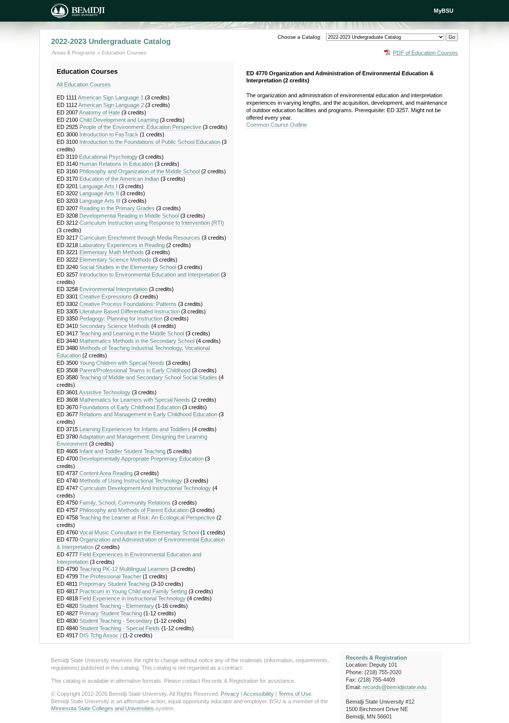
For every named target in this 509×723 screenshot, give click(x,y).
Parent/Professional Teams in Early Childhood (134, 370)
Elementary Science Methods (115, 259)
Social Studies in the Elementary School (127, 267)
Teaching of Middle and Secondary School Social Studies (148, 377)
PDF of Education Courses (425, 53)
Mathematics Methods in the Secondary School (137, 341)
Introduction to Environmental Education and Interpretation (149, 274)
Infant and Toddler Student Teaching (122, 451)
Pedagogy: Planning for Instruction (120, 318)
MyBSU (443, 10)
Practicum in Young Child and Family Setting (133, 591)
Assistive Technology (104, 392)
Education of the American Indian (119, 179)
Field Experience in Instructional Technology (132, 598)
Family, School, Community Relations (125, 502)
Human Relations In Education (116, 164)
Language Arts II (99, 193)
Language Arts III (99, 201)
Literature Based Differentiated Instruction (129, 311)
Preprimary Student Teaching (114, 584)
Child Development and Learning (118, 120)
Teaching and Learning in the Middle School (131, 333)
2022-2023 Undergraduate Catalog (111, 41)
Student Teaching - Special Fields (119, 628)
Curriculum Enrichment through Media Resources (139, 237)
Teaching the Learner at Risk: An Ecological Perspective (147, 517)
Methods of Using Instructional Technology (130, 480)
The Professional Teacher (110, 576)
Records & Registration (376, 657)
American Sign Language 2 (111, 105)
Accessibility (258, 694)
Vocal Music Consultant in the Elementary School (139, 532)
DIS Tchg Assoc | (100, 635)
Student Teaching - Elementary (116, 606)
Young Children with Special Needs (121, 363)
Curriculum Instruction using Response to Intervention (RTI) (151, 223)
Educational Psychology (108, 157)
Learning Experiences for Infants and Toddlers (134, 429)
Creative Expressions (105, 296)
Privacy (230, 694)
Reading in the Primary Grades (117, 208)
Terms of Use (294, 694)
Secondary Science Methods (114, 326)
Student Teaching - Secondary (115, 621)
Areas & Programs (74, 53)
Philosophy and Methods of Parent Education (134, 510)
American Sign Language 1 (110, 97)
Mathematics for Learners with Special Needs (134, 400)
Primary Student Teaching (110, 613)
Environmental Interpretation (113, 289)
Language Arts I (98, 186)
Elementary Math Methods (111, 252)
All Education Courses (84, 84)
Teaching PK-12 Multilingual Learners (124, 569)
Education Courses (124, 53)
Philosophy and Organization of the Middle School (139, 171)
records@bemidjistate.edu (394, 687)
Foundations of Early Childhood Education (130, 407)
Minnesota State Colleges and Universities (102, 708)
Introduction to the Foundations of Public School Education (149, 142)
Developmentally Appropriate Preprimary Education (141, 458)
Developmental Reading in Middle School (129, 215)
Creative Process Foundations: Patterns (128, 304)
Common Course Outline (276, 124)
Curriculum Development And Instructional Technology (145, 488)
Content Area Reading (106, 473)
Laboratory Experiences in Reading (122, 245)
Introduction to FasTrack (108, 134)
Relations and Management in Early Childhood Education (148, 414)
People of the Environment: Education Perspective (140, 127)
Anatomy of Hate (99, 112)
